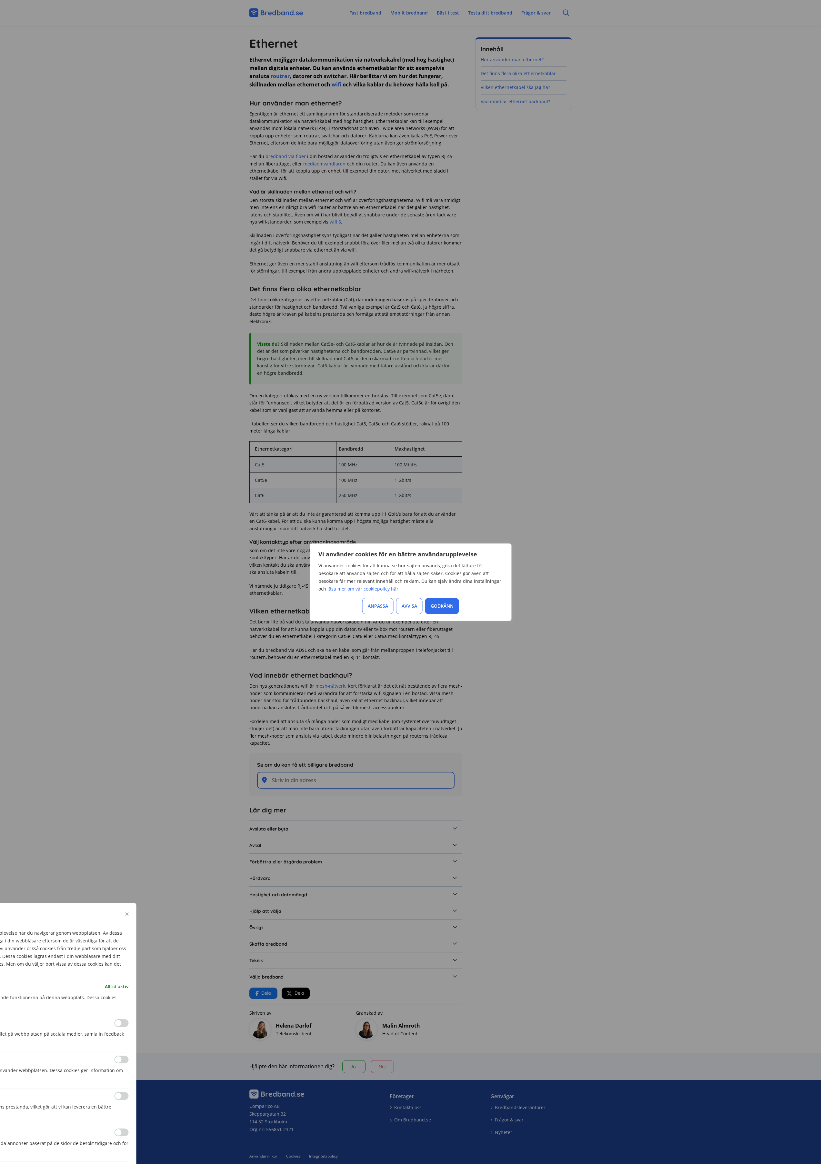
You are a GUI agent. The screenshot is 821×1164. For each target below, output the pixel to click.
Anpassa (378, 606)
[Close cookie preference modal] (127, 914)
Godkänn (442, 606)
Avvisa (409, 606)
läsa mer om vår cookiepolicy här (362, 589)
